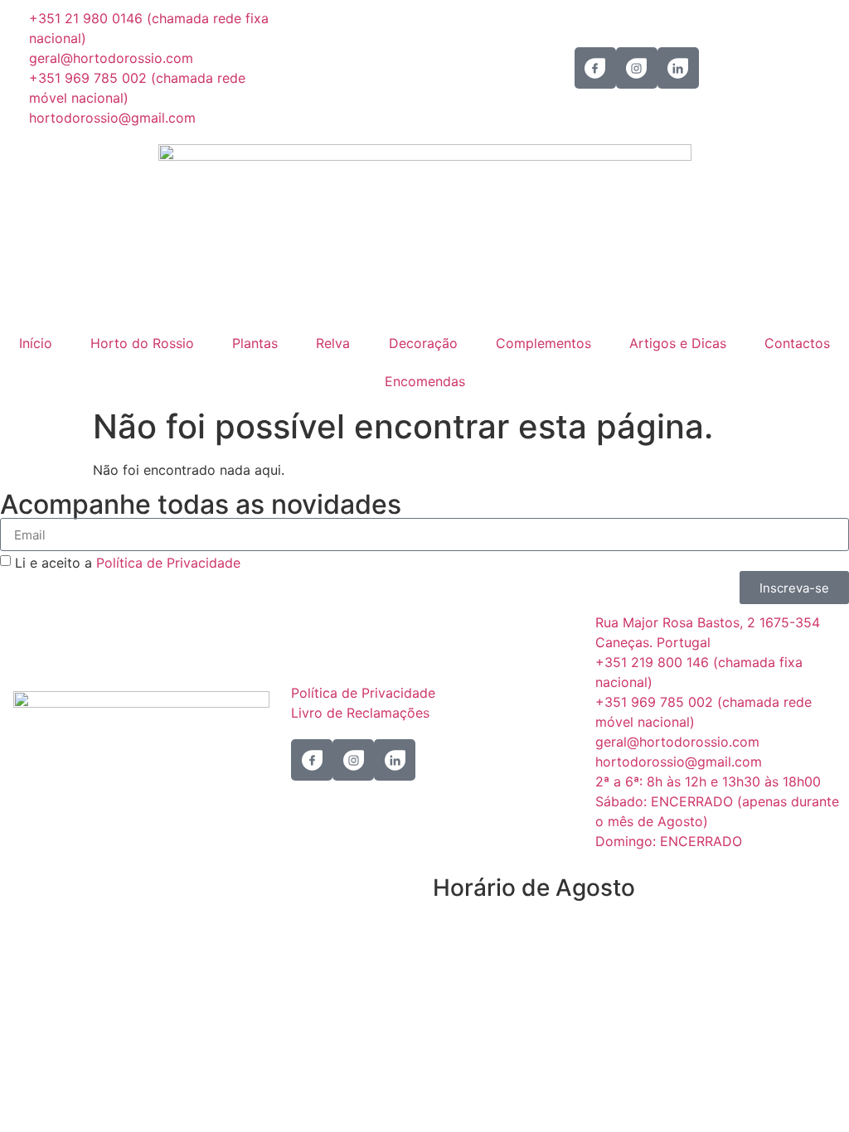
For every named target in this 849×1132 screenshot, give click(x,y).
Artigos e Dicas (677, 343)
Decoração (423, 343)
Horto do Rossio (142, 343)
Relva (333, 343)
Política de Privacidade (168, 562)
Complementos (543, 343)
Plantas (255, 343)
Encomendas (425, 381)
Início (35, 343)
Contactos (797, 343)
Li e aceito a (127, 562)
